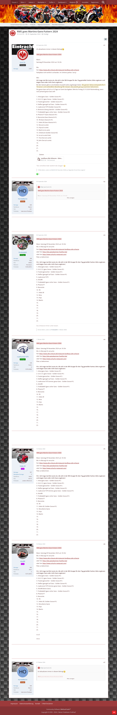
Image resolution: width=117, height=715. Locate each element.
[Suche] (103, 2)
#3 (104, 235)
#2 (104, 181)
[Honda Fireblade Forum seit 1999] (58, 14)
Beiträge (16, 68)
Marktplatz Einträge (19, 474)
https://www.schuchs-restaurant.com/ (54, 254)
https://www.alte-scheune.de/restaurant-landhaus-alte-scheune (59, 70)
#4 (104, 339)
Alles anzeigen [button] (70, 198)
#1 (104, 45)
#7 (104, 662)
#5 (104, 449)
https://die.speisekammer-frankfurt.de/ (55, 252)
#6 (104, 544)
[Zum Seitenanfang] (114, 712)
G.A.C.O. (21, 34)
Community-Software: (58, 709)
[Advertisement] (58, 224)
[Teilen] (105, 39)
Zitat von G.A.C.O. (46, 187)
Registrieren (95, 2)
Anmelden (85, 2)
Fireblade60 (54, 329)
